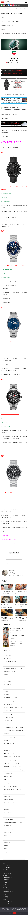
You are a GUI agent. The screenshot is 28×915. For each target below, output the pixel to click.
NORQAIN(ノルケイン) (8, 776)
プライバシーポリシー (7, 901)
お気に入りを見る (17, 5)
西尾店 (5, 848)
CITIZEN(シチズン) (8, 710)
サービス (4, 884)
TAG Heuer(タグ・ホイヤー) (10, 661)
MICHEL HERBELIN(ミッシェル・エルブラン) (13, 769)
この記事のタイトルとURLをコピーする (14, 557)
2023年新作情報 (7, 655)
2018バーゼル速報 (8, 684)
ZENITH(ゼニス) (7, 825)
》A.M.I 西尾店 (6, 879)
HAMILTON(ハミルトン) (9, 753)
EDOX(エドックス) (8, 720)
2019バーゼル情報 (8, 687)
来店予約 (4, 894)
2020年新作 (6, 691)
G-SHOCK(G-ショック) (9, 733)
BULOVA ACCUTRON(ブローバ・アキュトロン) (14, 707)
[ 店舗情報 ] (5, 875)
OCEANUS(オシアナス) (9, 779)
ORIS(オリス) (7, 783)
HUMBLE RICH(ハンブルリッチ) (10, 760)
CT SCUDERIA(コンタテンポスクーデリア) (13, 668)
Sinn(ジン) (6, 806)
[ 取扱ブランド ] (6, 863)
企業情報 (4, 899)
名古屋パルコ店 (7, 842)
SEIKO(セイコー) (7, 792)
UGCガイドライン (6, 903)
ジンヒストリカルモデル (9, 829)
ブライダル (5, 886)
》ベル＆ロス (5, 869)
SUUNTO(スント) (7, 812)
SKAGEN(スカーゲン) (8, 809)
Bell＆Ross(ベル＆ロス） (9, 701)
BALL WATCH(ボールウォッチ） (10, 697)
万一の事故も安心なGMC (8, 891)
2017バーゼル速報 (8, 681)
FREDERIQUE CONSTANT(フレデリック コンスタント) (14, 728)
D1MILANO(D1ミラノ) (8, 714)
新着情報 (6, 845)
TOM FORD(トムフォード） (10, 819)
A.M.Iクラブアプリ (6, 897)
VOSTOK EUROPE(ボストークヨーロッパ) (13, 822)
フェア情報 (6, 838)
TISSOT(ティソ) (7, 815)
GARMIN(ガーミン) (8, 740)
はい (14, 913)
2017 (5, 678)
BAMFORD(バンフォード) (9, 664)
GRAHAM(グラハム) (8, 746)
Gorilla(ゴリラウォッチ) (9, 743)
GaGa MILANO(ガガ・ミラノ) (10, 737)
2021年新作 (6, 694)
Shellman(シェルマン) (8, 799)
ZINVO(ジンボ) (7, 674)
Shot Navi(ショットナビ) (9, 802)
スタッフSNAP (6, 889)
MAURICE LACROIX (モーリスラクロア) (12, 766)
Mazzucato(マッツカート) (9, 671)
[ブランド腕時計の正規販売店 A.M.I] (7, 2)
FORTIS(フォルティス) (8, 724)
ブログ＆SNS (5, 887)
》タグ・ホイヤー (6, 867)
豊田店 (5, 852)
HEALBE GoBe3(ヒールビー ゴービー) (12, 756)
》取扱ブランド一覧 (7, 873)
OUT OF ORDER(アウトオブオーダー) (12, 786)
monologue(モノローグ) (9, 773)
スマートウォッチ (7, 835)
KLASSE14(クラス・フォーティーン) (11, 763)
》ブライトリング (6, 865)
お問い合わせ (5, 896)
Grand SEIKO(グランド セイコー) (11, 750)
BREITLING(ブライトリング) (10, 658)
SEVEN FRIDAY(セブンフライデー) (11, 796)
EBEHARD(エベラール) (8, 717)
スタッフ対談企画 (7, 832)
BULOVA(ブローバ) (8, 704)
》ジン (4, 871)
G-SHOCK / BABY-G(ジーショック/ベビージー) (13, 730)
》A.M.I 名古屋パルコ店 (7, 877)
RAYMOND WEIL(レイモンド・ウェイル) (12, 789)
